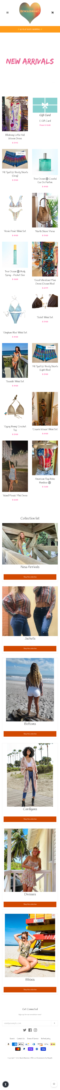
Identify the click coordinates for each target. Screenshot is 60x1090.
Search (12, 1039)
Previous (4, 60)
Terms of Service (33, 1039)
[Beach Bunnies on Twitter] (24, 1031)
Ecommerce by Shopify (44, 1058)
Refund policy (45, 1039)
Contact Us (21, 1039)
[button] (5, 1084)
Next (56, 60)
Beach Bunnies (24, 1058)
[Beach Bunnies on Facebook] (30, 1031)
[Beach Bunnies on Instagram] (35, 1031)
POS (32, 1058)
